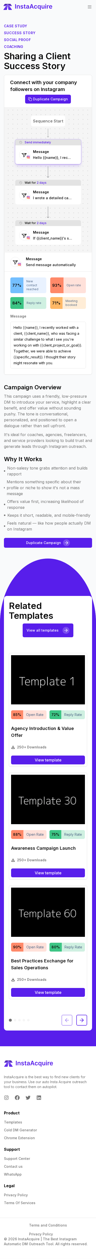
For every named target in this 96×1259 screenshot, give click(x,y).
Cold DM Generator (20, 1130)
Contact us (13, 1166)
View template (48, 760)
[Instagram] (6, 1097)
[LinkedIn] (38, 1097)
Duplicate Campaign (50, 99)
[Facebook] (17, 1097)
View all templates (43, 630)
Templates (13, 1122)
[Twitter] (28, 1097)
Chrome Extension (19, 1138)
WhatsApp (13, 1174)
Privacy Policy (16, 1195)
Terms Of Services (19, 1203)
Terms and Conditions (48, 1225)
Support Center (17, 1158)
